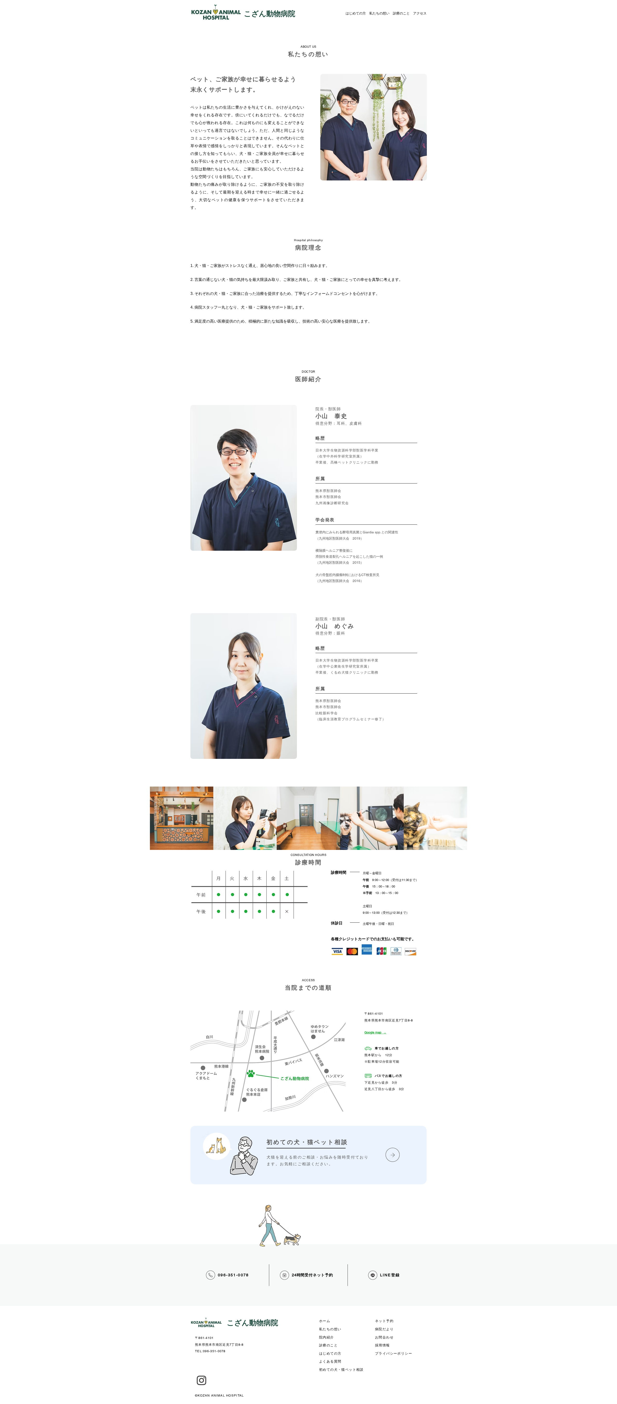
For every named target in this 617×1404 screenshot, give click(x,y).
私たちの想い (379, 13)
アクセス (420, 13)
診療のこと (401, 13)
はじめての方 (356, 13)
